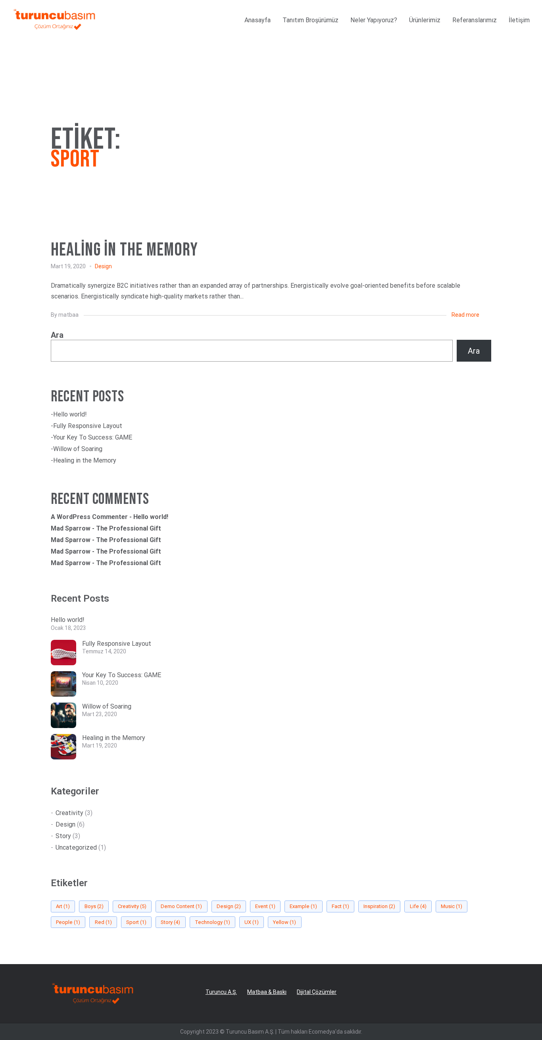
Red (103, 922)
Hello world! (70, 414)
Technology (212, 922)
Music (451, 906)
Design (103, 266)
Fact (340, 906)
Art (63, 906)
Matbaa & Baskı (266, 992)
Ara (57, 335)
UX (251, 922)
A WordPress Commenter (89, 517)
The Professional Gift (128, 528)
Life (418, 906)
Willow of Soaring (77, 449)
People (68, 922)
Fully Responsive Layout (87, 426)
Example (303, 906)
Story (63, 836)
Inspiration (379, 906)
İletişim (519, 20)
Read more (465, 315)
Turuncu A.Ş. (221, 992)
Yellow (284, 922)
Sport (136, 922)
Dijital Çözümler (316, 992)
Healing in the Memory (84, 460)
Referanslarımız (474, 20)
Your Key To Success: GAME (92, 437)
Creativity (69, 813)
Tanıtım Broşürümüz (310, 20)
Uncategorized (76, 847)
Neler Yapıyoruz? (373, 20)
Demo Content (181, 906)
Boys (94, 906)
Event (265, 906)
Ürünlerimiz (424, 20)
